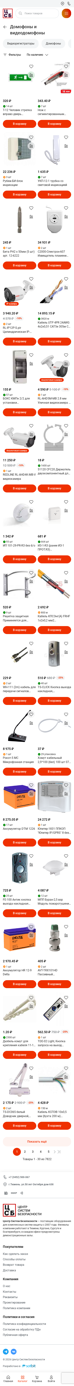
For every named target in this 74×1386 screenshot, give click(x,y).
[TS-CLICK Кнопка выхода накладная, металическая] (54, 655)
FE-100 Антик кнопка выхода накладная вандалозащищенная (17, 902)
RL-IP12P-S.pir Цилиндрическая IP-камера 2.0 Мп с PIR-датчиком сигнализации (19, 330)
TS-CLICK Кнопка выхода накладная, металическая (54, 689)
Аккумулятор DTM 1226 (19, 828)
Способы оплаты (14, 1259)
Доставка (9, 1270)
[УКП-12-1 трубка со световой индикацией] (54, 149)
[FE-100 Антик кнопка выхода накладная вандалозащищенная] (19, 868)
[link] (5, 27)
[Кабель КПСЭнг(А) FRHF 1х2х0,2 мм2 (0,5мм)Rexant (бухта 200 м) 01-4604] (54, 584)
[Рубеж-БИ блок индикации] (19, 149)
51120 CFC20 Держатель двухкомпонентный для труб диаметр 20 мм (54, 472)
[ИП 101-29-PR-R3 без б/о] (19, 513)
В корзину (19, 124)
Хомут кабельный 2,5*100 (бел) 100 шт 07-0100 (54, 760)
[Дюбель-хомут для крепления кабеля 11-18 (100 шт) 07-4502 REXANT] (19, 1009)
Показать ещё (37, 1141)
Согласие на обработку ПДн (22, 1329)
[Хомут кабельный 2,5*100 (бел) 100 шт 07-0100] (54, 726)
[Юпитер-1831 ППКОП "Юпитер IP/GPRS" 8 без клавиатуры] (54, 797)
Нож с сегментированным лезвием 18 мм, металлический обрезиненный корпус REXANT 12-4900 (52, 112)
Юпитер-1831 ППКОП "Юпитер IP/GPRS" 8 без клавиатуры (53, 831)
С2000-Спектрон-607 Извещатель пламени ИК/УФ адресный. (52, 254)
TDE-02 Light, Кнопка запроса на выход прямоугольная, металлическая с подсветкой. (51, 1043)
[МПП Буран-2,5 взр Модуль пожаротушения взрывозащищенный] (54, 868)
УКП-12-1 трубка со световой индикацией (52, 183)
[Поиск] (20, 13)
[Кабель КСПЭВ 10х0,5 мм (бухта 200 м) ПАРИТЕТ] (54, 1080)
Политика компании (16, 1308)
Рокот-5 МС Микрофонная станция (18, 760)
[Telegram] (6, 1352)
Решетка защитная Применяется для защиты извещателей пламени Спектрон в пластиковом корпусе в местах (19, 618)
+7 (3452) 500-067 (19, 1177)
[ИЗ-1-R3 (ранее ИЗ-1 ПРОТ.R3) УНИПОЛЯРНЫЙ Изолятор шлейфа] (54, 513)
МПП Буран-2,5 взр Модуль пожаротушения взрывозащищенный (54, 902)
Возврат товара (13, 1264)
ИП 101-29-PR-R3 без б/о (19, 545)
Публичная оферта (15, 1335)
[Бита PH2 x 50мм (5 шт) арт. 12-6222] (19, 220)
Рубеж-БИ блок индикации (13, 183)
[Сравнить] (31, 75)
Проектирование (14, 1302)
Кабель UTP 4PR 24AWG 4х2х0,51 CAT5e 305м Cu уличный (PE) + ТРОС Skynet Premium (54, 325)
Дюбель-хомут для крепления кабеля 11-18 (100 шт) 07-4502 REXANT (19, 1043)
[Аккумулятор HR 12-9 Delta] (19, 938)
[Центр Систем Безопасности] (8, 13)
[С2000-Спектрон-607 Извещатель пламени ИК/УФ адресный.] (54, 220)
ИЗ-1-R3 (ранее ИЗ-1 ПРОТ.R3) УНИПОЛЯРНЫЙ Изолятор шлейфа (51, 548)
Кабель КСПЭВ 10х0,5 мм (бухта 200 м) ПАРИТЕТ (52, 1114)
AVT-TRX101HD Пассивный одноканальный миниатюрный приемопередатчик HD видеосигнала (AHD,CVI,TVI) (53, 973)
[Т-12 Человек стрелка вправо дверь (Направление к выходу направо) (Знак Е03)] (19, 78)
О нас (6, 1286)
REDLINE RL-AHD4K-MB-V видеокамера (19, 476)
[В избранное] (31, 66)
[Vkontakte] (14, 1352)
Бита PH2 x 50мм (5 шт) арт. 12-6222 (19, 253)
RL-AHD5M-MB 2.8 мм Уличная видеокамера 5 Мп (54, 401)
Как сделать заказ (15, 1254)
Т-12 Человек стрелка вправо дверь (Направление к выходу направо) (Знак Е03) (18, 112)
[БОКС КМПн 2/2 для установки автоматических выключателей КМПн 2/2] (19, 367)
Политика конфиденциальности (24, 1324)
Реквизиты (10, 1297)
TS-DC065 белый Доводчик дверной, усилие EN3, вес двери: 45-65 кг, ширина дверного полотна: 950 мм (18, 1114)
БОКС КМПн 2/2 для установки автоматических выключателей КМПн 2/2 (17, 401)
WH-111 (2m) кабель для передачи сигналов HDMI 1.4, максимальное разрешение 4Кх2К (19, 689)
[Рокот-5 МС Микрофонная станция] (19, 726)
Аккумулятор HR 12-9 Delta (17, 972)
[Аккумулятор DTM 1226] (19, 797)
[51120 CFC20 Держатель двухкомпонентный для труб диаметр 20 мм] (54, 437)
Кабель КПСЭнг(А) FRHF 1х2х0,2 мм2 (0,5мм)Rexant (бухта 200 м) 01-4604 (54, 618)
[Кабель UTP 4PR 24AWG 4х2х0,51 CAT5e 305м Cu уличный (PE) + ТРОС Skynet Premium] (54, 290)
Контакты (9, 1291)
